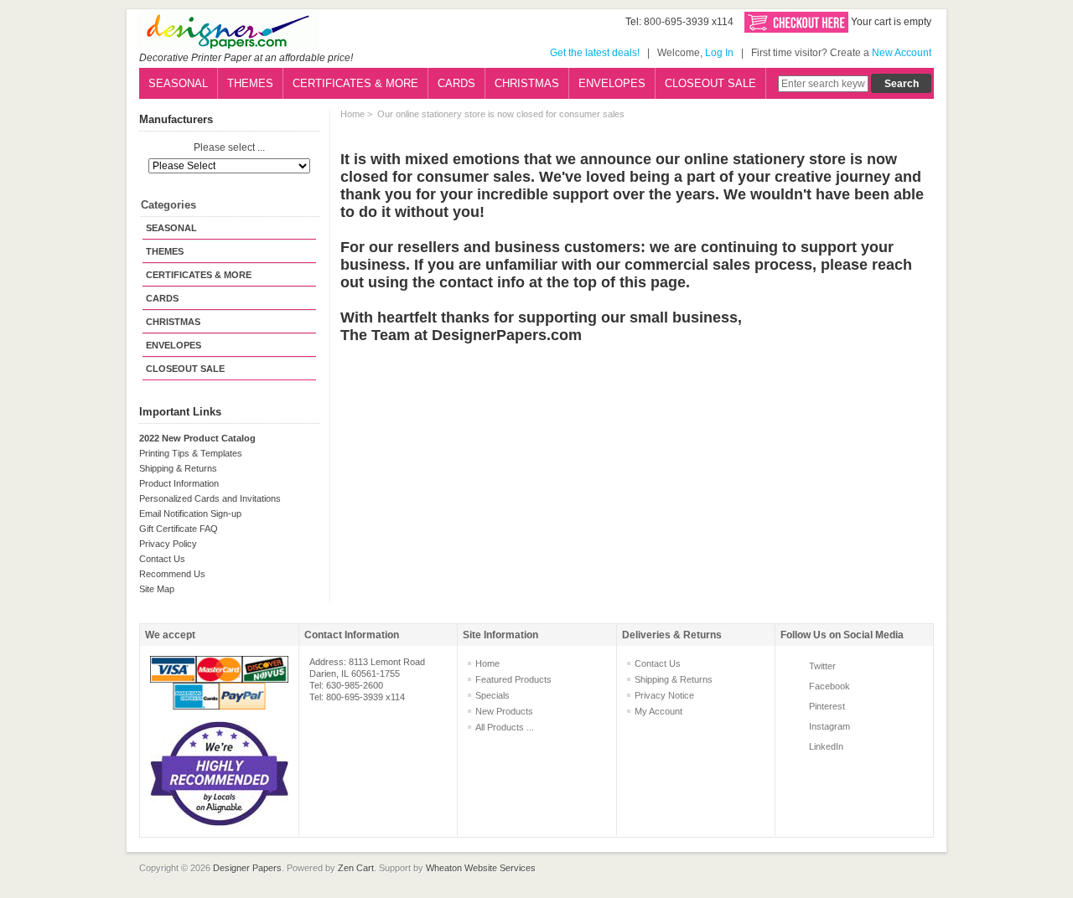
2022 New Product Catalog (197, 438)
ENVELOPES (611, 83)
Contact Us (162, 559)
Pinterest (827, 706)
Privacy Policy (168, 544)
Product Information (179, 483)
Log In (719, 53)
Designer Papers (247, 868)
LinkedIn (826, 746)
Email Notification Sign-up (190, 513)
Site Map (156, 589)
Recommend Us (172, 574)
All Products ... (504, 727)
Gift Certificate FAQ (178, 529)
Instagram (829, 726)
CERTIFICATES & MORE (355, 83)
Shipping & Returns (178, 468)
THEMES (250, 83)
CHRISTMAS (527, 83)
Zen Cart (356, 868)
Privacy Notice (664, 695)
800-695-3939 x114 (688, 22)
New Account (901, 53)
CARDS (456, 83)
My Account (658, 711)
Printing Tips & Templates (190, 453)
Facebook (829, 686)
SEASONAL (178, 83)
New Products (504, 711)
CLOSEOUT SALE (710, 83)
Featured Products (513, 679)
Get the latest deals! (595, 53)
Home (352, 114)
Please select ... (229, 148)
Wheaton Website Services (481, 868)
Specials (492, 695)
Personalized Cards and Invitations (210, 498)
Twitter (822, 666)
